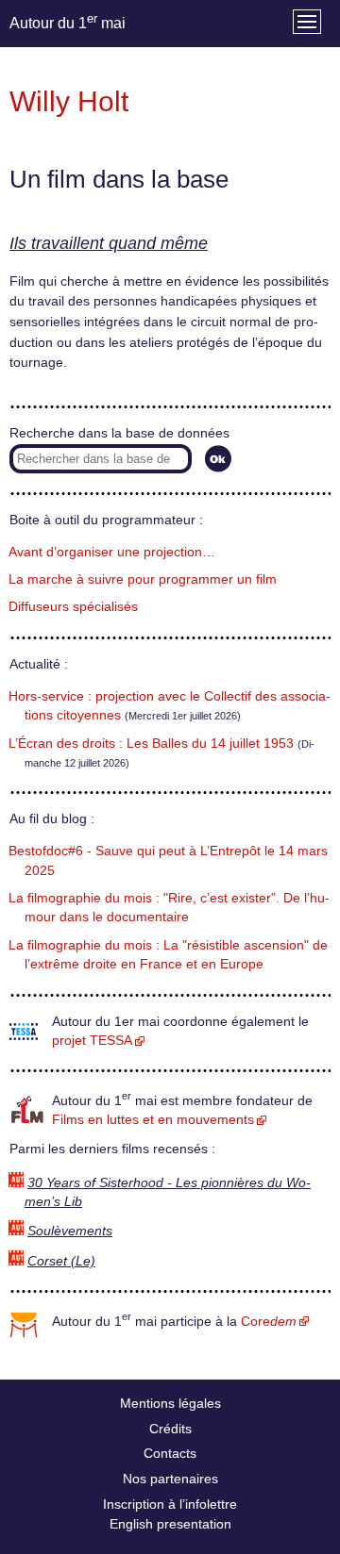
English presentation (170, 1523)
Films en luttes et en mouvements (153, 1120)
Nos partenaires (170, 1478)
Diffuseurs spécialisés (73, 607)
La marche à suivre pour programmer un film (142, 579)
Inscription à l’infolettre (170, 1504)
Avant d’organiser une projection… (111, 552)
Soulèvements (69, 1231)
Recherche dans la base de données (119, 433)
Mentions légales (170, 1403)
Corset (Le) (61, 1261)
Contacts (170, 1453)
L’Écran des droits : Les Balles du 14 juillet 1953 (151, 743)
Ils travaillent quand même (108, 243)
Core (269, 1321)
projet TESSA (92, 1040)
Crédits (170, 1428)
